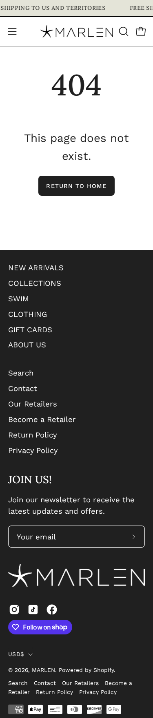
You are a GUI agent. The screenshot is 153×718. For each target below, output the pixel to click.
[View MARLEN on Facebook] (52, 609)
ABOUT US (27, 344)
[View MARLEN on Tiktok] (33, 609)
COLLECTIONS (34, 283)
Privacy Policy (33, 450)
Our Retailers (32, 404)
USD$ (16, 654)
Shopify (103, 670)
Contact (22, 388)
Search (20, 373)
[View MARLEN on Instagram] (14, 609)
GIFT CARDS (30, 329)
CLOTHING (27, 314)
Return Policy (32, 435)
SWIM (18, 298)
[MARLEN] (76, 31)
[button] (123, 31)
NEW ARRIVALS (36, 267)
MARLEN (43, 670)
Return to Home (76, 186)
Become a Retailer (42, 419)
